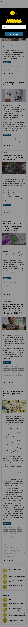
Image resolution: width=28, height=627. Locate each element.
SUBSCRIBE (14, 34)
